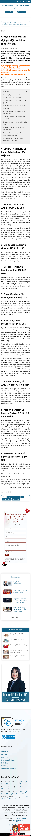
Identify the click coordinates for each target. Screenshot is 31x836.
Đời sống (4, 766)
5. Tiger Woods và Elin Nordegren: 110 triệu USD (15, 118)
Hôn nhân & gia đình (9, 760)
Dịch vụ (4, 754)
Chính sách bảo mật (16, 559)
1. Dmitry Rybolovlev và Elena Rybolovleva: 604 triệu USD (12, 96)
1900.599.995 (21, 818)
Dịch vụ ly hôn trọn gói (17, 639)
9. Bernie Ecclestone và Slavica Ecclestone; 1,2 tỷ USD (13, 139)
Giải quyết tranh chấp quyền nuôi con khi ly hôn (19, 651)
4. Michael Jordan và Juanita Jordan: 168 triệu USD (14, 112)
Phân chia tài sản (7, 499)
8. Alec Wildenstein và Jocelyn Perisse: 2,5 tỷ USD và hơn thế (15, 134)
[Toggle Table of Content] (26, 91)
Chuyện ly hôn (10, 497)
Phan (22, 497)
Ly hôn (17, 497)
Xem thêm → (15, 617)
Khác (3, 31)
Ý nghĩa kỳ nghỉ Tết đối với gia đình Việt (20, 591)
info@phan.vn (18, 821)
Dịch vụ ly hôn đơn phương (18, 645)
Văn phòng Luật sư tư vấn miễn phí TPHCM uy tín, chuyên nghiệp (20, 600)
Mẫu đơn (4, 757)
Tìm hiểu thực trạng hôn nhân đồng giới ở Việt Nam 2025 (19, 609)
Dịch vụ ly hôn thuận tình (18, 656)
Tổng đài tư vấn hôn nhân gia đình (19, 583)
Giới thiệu (4, 752)
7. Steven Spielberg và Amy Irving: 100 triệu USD (14, 128)
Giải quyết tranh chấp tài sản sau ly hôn (18, 635)
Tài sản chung (16, 499)
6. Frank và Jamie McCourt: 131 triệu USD (15, 123)
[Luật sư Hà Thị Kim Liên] (15, 683)
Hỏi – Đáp (4, 763)
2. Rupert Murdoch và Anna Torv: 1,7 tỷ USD (15, 101)
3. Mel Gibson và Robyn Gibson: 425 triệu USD (14, 107)
